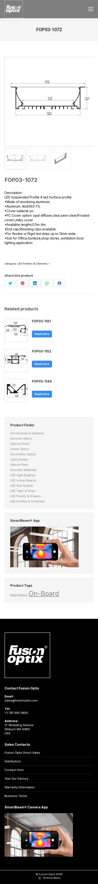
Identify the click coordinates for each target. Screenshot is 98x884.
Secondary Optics (23, 454)
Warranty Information (20, 787)
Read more (42, 334)
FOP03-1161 (41, 321)
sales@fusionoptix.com (21, 700)
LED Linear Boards (23, 480)
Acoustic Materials (23, 470)
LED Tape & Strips (23, 491)
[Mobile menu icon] (90, 9)
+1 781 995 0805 (16, 712)
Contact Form (14, 770)
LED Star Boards (21, 485)
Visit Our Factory (16, 778)
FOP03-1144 (42, 381)
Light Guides (19, 459)
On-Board (43, 593)
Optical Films (19, 464)
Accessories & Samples (27, 433)
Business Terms (16, 796)
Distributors (13, 761)
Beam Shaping (19, 595)
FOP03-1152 (41, 351)
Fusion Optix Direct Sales (22, 752)
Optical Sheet (19, 443)
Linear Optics (19, 449)
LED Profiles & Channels (32, 263)
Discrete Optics (21, 438)
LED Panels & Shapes (25, 496)
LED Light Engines (22, 475)
